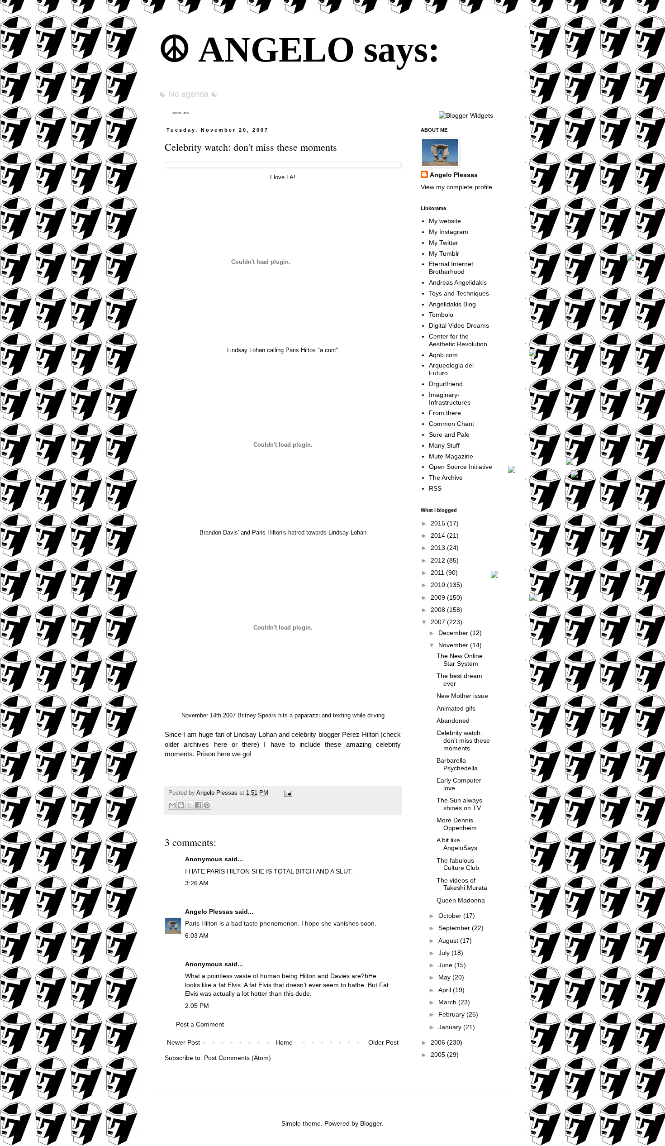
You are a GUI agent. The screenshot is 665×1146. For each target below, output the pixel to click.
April (445, 989)
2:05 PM (197, 1005)
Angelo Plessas (217, 793)
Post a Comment (200, 1024)
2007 (439, 622)
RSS (435, 488)
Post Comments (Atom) (237, 1057)
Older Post (383, 1042)
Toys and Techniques (459, 293)
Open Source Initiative (460, 466)
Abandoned (453, 720)
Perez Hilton (360, 734)
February (452, 1014)
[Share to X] (189, 805)
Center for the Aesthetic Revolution (458, 340)
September (455, 927)
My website (445, 220)
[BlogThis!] (180, 805)
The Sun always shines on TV (459, 804)
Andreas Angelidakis (458, 282)
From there (445, 412)
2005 (439, 1054)
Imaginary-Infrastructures (449, 398)
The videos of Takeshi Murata (462, 884)
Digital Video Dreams (459, 325)
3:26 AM (197, 883)
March (448, 1002)
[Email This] (172, 805)
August (449, 940)
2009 (439, 597)
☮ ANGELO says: (299, 49)
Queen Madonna (461, 900)
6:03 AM (197, 935)
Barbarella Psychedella (457, 764)
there (249, 744)
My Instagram (448, 231)
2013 (439, 547)
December (454, 632)
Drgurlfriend (446, 383)
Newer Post (183, 1042)
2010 (439, 584)
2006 (439, 1042)
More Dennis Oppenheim (457, 824)
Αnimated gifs (456, 708)
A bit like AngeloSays (457, 843)
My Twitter (443, 242)
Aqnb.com (443, 354)
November (454, 645)
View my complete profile (456, 187)
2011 (438, 572)
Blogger (371, 1123)
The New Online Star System (460, 659)
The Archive (446, 477)
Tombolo (441, 314)
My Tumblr (444, 253)
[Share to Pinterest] (206, 805)
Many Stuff (444, 445)
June (446, 965)
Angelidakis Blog (452, 304)
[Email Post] (286, 793)
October (450, 915)
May (445, 977)
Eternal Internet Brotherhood (451, 267)
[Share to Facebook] (198, 805)
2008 (439, 609)
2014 (439, 535)
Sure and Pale (449, 434)
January (450, 1027)
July (444, 952)
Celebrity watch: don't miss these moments (463, 740)
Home (284, 1042)
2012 (439, 560)
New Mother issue (462, 695)
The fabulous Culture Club (458, 864)
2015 (439, 523)
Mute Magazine (451, 456)
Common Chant (451, 423)
